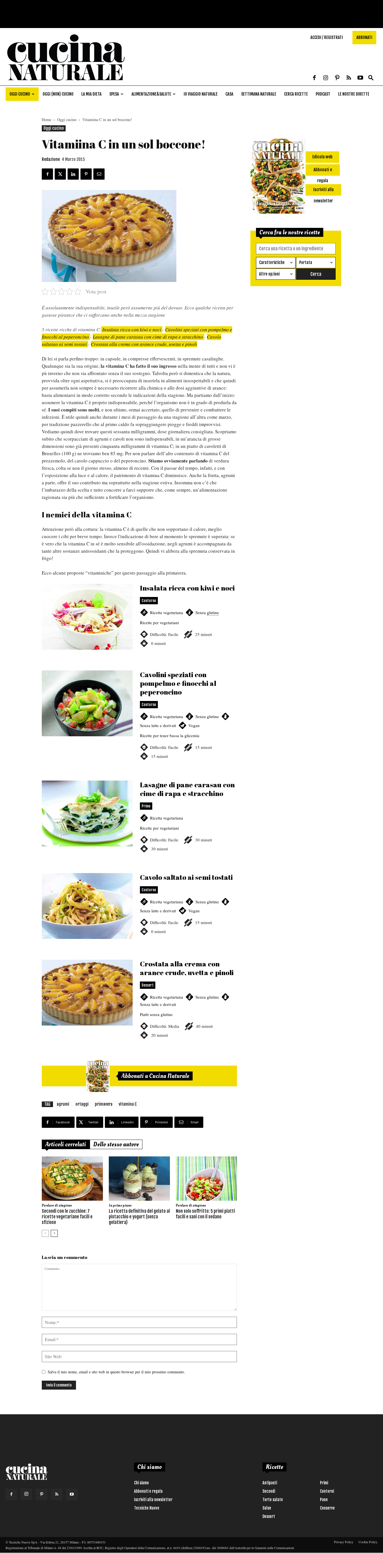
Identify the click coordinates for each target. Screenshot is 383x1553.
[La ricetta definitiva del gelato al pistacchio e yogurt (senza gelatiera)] (139, 1178)
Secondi (268, 1491)
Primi (324, 1482)
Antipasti (269, 1482)
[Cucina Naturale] (65, 82)
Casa (229, 94)
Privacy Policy (343, 1542)
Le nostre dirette (353, 94)
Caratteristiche (272, 262)
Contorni (327, 1491)
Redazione (51, 159)
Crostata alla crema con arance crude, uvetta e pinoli (144, 344)
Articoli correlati (65, 1144)
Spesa (114, 94)
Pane (324, 1499)
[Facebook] (314, 78)
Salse (266, 1508)
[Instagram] (325, 78)
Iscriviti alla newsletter (153, 1499)
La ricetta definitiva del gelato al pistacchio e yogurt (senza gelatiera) (139, 1216)
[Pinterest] (337, 78)
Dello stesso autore (116, 1144)
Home (46, 119)
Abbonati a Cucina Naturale (155, 1076)
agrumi (63, 1104)
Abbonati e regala (148, 1491)
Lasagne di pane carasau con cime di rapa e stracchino (148, 337)
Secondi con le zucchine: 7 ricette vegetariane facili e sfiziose (67, 1216)
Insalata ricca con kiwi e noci (131, 329)
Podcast (323, 94)
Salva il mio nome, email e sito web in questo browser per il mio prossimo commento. (116, 1371)
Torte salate (272, 1499)
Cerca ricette (296, 94)
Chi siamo (141, 1482)
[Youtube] (360, 78)
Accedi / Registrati (326, 37)
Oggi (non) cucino (58, 94)
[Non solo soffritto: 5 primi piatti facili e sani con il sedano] (206, 1178)
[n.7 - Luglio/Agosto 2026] (98, 1076)
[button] (371, 78)
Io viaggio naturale (201, 94)
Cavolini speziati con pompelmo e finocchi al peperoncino (139, 721)
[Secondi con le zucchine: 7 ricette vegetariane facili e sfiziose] (72, 1178)
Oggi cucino (20, 94)
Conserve (327, 1508)
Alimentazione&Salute (151, 94)
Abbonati (364, 37)
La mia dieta (91, 94)
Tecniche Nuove (146, 1508)
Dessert (268, 1516)
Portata (305, 262)
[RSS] (348, 78)
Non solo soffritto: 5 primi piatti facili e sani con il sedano (205, 1213)
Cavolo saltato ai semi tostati (139, 912)
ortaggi (82, 1104)
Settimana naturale (258, 94)
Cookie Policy (368, 1542)
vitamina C (128, 1104)
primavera (103, 1104)
